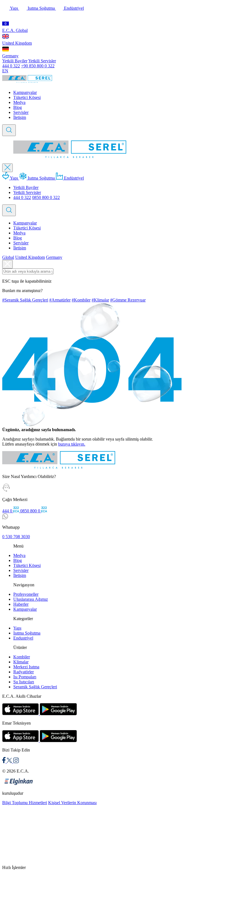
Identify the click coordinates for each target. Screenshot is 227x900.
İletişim (19, 117)
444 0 (7, 510)
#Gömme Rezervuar (128, 300)
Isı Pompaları (24, 676)
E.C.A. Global (15, 30)
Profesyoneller (25, 594)
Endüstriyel (73, 8)
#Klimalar (100, 300)
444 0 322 (11, 65)
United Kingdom (17, 43)
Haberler (21, 604)
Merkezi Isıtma (26, 666)
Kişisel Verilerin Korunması (72, 802)
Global (8, 257)
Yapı (14, 8)
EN (5, 70)
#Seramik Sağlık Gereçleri (25, 300)
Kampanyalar (25, 92)
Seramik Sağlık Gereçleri (35, 686)
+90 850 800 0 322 (38, 65)
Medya (19, 102)
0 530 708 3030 (16, 536)
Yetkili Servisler (42, 60)
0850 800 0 (30, 510)
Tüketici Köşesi (27, 97)
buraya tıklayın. (71, 444)
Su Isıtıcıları (23, 681)
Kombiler (21, 656)
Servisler (21, 112)
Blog (17, 107)
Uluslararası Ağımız (30, 599)
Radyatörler (23, 671)
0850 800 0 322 (46, 197)
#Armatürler (60, 300)
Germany (10, 55)
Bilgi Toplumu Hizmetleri (24, 802)
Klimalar (21, 661)
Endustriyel (23, 638)
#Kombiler (81, 300)
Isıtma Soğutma (41, 8)
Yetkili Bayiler (14, 60)
